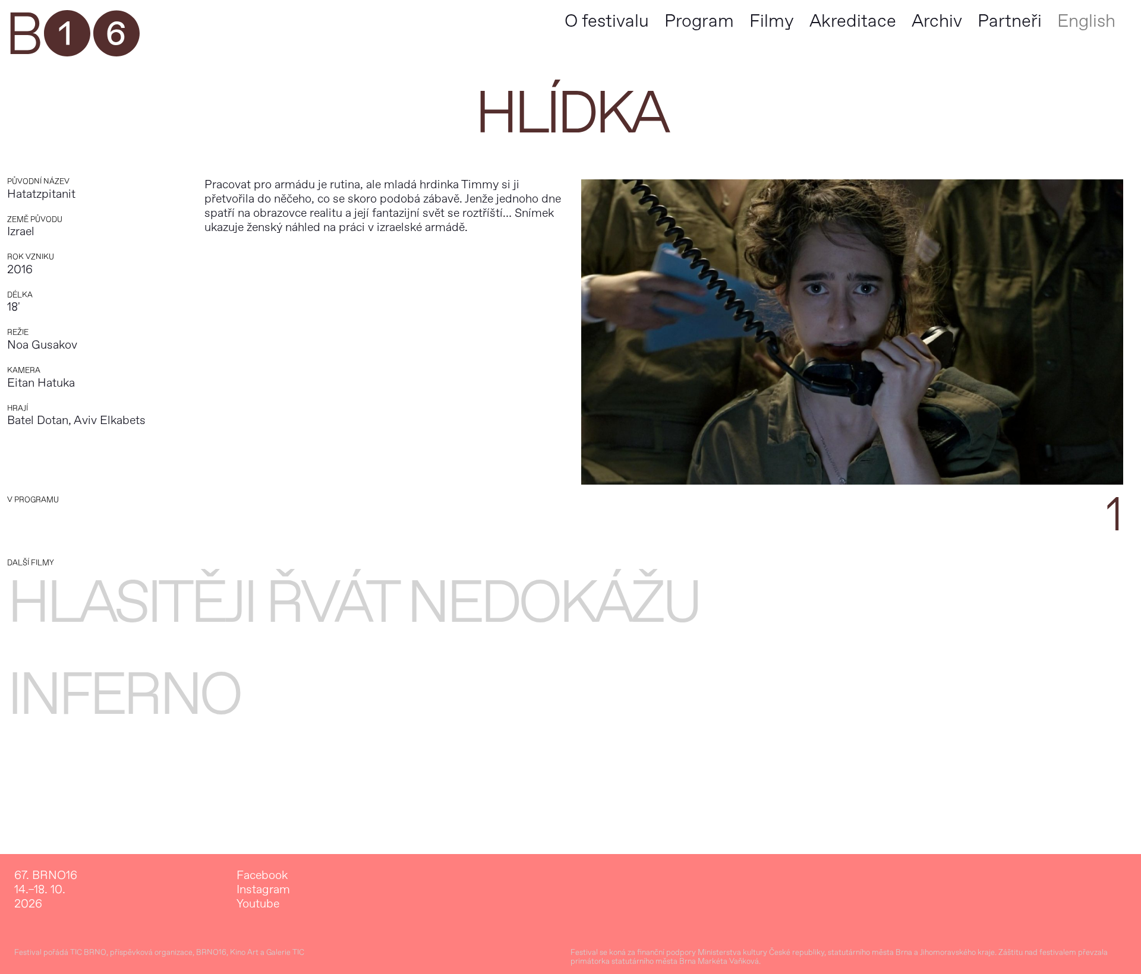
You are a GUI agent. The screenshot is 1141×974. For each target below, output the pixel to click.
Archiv (937, 21)
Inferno (123, 695)
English (1086, 21)
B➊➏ (72, 35)
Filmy (771, 21)
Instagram (263, 890)
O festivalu (607, 21)
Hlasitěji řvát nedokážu (353, 603)
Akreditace (852, 21)
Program (699, 21)
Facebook (262, 875)
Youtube (258, 904)
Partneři (1010, 21)
